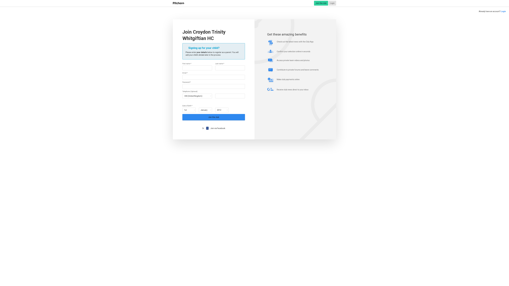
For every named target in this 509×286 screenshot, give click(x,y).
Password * (186, 82)
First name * (186, 64)
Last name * (219, 64)
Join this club (321, 3)
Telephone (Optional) (190, 91)
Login (332, 3)
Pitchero (178, 3)
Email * (185, 73)
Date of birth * (187, 106)
